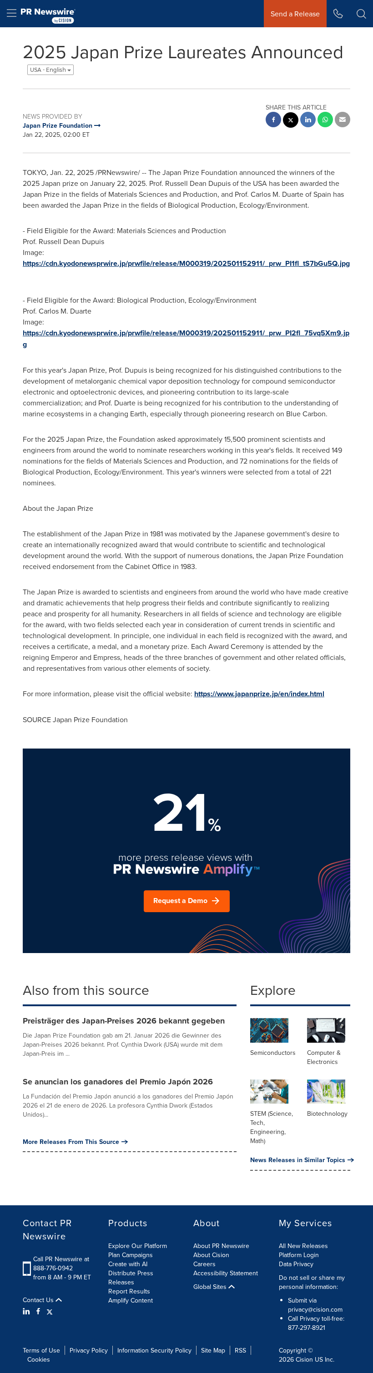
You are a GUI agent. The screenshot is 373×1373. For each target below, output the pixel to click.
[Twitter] (49, 1311)
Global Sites (210, 1286)
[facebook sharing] (273, 121)
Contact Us (39, 1299)
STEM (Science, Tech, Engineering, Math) (271, 1127)
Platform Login (299, 1254)
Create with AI (127, 1263)
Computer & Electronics (324, 1057)
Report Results (129, 1291)
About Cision (211, 1254)
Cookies (38, 1359)
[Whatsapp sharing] (325, 121)
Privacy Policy (89, 1350)
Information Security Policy (154, 1350)
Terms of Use (41, 1350)
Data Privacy (296, 1263)
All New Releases (303, 1245)
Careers (204, 1263)
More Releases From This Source (71, 1141)
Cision (304, 1359)
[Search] (361, 13)
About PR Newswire (221, 1245)
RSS (240, 1350)
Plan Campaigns (130, 1254)
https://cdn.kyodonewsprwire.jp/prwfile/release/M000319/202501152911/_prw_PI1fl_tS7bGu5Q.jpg (186, 263)
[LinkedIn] (27, 1311)
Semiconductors (273, 1052)
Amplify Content (130, 1300)
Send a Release (295, 14)
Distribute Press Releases (130, 1277)
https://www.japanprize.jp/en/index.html (259, 694)
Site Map (213, 1350)
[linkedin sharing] (308, 121)
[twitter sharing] (290, 121)
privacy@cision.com (315, 1309)
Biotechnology (327, 1113)
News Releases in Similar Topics (297, 1159)
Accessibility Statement (225, 1273)
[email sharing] (342, 121)
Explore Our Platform (137, 1245)
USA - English (48, 69)
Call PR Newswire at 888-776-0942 (61, 1263)
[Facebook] (38, 1311)
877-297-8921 (306, 1327)
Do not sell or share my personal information (312, 1282)
